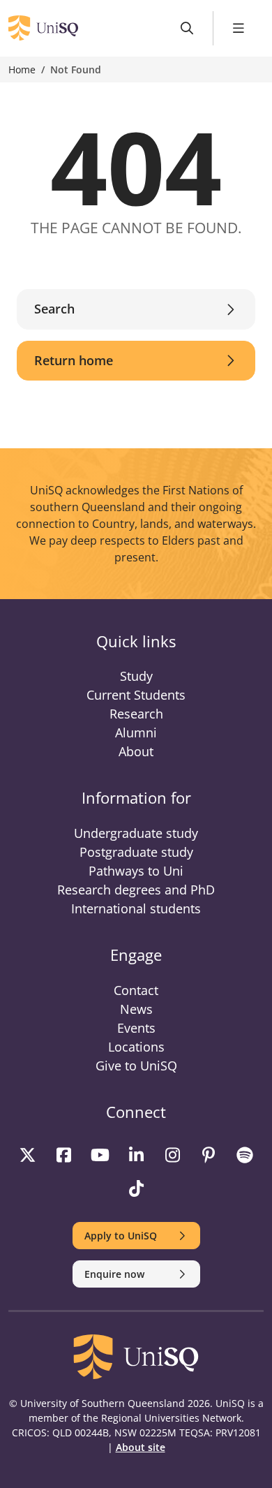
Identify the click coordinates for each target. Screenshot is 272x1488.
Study (136, 676)
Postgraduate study (136, 852)
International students (136, 908)
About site (140, 1447)
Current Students (136, 694)
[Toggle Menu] (238, 28)
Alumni (136, 732)
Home (22, 69)
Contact (136, 990)
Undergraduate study (136, 833)
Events (136, 1027)
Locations (136, 1046)
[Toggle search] (187, 28)
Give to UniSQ (136, 1065)
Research (136, 713)
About (136, 751)
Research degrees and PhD (136, 889)
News (136, 1009)
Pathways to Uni (136, 870)
